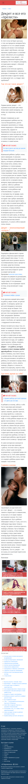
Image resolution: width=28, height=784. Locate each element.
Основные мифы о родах (11, 295)
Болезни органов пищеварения (12, 665)
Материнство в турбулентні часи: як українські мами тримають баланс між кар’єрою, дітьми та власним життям (14, 649)
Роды (5, 752)
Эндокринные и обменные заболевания (14, 668)
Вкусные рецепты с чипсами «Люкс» (13, 681)
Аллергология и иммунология (11, 667)
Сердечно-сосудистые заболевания (13, 670)
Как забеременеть (8, 747)
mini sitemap (7, 761)
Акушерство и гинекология (10, 661)
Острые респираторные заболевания (13, 659)
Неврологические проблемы (11, 663)
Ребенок (6, 754)
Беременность (7, 748)
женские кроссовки (15, 274)
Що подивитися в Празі (10, 699)
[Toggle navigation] (3, 2)
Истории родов (11, 752)
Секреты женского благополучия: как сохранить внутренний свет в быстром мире (14, 594)
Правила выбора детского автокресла (13, 715)
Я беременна (7, 764)
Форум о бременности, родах (11, 757)
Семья (5, 755)
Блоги (5, 759)
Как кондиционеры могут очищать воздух (14, 689)
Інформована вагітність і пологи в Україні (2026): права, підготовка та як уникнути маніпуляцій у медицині (14, 631)
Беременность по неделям (11, 750)
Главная (6, 745)
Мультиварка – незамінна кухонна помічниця (15, 683)
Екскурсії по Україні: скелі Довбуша (13, 694)
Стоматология (7, 676)
